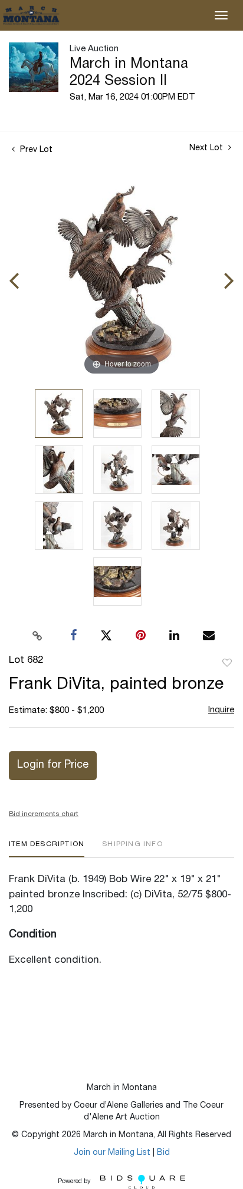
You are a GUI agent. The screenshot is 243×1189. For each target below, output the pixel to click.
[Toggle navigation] (221, 15)
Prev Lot (35, 150)
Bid (163, 1153)
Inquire (221, 710)
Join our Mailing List (112, 1153)
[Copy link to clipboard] (38, 636)
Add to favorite (227, 663)
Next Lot (207, 148)
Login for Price (52, 765)
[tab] (46, 848)
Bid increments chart (43, 814)
